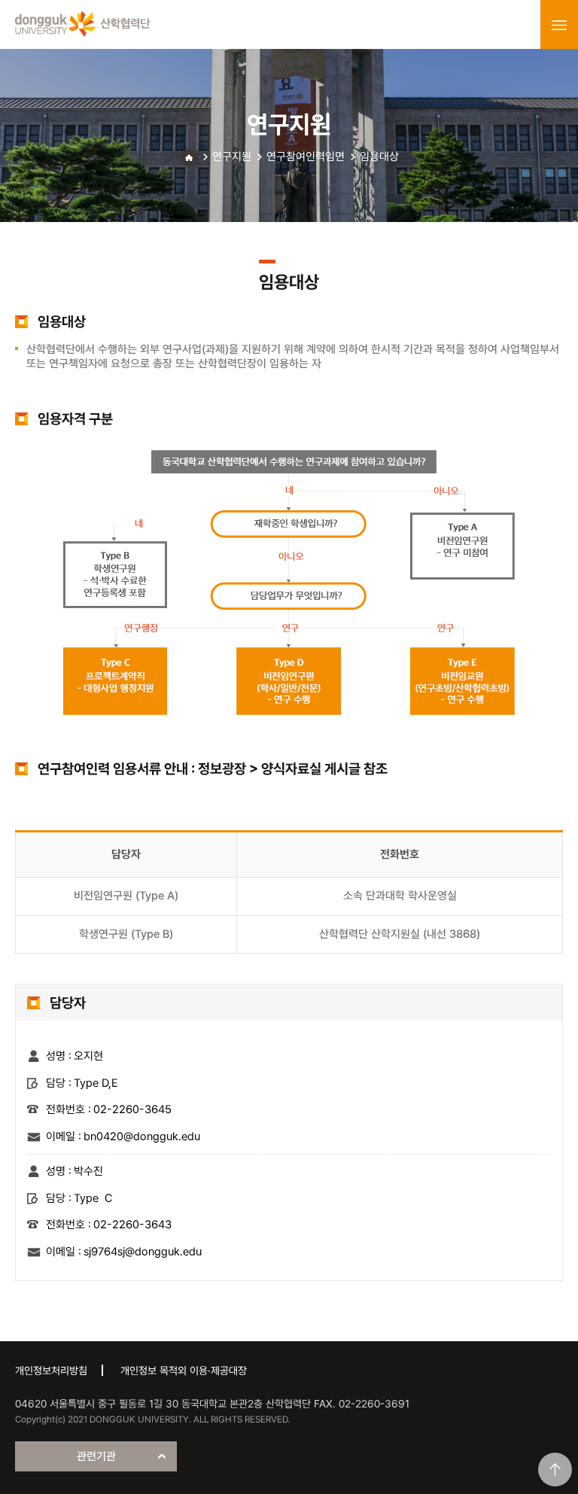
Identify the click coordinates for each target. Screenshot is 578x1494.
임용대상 (379, 156)
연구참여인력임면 (305, 156)
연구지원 (231, 156)
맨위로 (555, 1469)
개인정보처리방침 (51, 1371)
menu (559, 25)
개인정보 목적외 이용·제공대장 (183, 1371)
